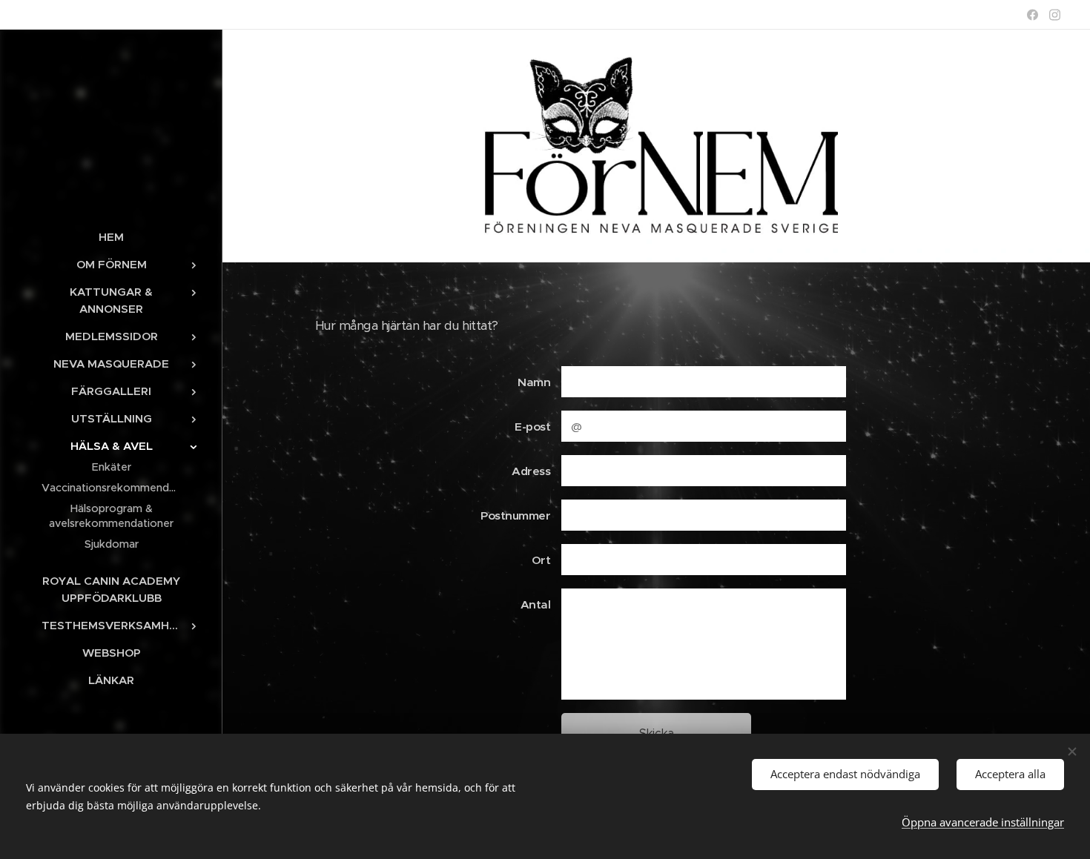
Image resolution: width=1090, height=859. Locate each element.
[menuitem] (111, 236)
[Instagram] (1055, 14)
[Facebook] (1032, 14)
